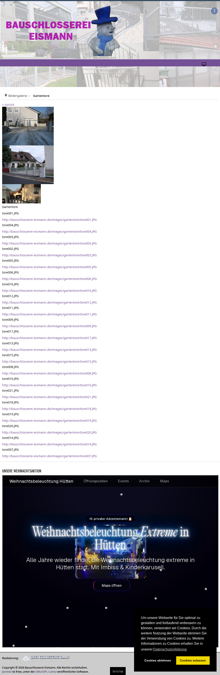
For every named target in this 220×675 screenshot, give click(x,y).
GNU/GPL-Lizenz (46, 671)
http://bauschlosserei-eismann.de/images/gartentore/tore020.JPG (49, 432)
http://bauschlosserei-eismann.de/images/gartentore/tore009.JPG (49, 326)
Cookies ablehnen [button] (157, 660)
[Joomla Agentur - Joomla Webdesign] (44, 658)
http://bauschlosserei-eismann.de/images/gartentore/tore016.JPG (49, 291)
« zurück (8, 104)
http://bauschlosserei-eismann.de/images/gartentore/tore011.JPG (49, 314)
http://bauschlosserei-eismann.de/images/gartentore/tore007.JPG (49, 456)
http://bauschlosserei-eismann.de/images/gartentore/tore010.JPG (49, 385)
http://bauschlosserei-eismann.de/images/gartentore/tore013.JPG (49, 350)
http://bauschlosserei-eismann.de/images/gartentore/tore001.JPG (49, 220)
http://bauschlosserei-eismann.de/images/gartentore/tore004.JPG (49, 231)
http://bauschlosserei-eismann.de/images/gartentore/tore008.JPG (49, 373)
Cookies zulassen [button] (193, 660)
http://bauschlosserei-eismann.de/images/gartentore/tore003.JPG (49, 243)
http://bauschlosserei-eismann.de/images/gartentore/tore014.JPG (49, 444)
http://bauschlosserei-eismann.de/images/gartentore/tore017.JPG (49, 338)
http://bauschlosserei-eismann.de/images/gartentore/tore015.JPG (49, 361)
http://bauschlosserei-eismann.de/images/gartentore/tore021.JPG (49, 397)
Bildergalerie (17, 96)
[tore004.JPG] (28, 164)
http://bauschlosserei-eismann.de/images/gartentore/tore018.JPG (49, 409)
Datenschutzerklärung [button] (170, 649)
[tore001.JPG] (28, 126)
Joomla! (7, 671)
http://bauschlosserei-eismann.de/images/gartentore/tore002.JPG (49, 255)
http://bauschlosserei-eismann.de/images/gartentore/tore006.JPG (49, 279)
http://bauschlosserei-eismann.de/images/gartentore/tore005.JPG (49, 267)
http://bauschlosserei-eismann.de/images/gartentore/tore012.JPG (49, 302)
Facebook (214, 11)
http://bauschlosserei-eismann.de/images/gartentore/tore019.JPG (49, 420)
